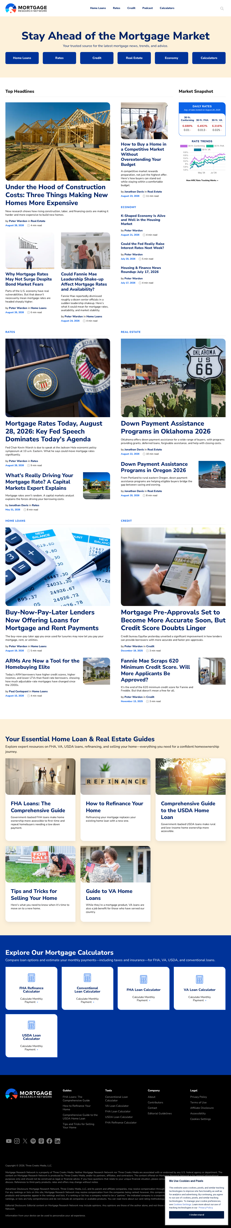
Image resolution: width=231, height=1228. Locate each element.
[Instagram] (17, 1141)
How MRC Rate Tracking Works (201, 180)
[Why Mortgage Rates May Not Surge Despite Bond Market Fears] (29, 250)
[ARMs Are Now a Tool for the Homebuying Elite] (96, 677)
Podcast (147, 8)
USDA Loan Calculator (119, 1117)
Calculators (167, 8)
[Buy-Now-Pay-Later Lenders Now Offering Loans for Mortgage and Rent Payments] (57, 566)
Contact (152, 1108)
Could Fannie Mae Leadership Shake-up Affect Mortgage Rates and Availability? (84, 281)
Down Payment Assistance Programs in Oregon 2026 (154, 467)
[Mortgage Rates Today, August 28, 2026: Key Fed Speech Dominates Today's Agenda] (57, 377)
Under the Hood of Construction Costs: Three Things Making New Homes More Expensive (56, 195)
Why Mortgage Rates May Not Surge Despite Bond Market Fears (28, 279)
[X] (25, 1141)
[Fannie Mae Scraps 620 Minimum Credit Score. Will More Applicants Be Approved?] (212, 680)
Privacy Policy (198, 1097)
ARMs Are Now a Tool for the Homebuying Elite (42, 664)
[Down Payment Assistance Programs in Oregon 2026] (212, 479)
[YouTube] (8, 1141)
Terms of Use (198, 1102)
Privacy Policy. (205, 1207)
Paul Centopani (18, 691)
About (151, 1097)
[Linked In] (57, 1141)
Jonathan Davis (134, 192)
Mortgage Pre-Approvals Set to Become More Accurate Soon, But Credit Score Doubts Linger (173, 620)
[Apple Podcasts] (41, 1141)
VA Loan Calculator (117, 1106)
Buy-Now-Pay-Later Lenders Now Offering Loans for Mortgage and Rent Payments (52, 620)
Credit (131, 8)
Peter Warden (18, 221)
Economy (171, 58)
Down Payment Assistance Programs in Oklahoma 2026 (166, 427)
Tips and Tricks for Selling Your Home (78, 1126)
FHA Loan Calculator (118, 1111)
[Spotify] (33, 1141)
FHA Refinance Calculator (121, 1122)
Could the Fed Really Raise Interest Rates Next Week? (142, 246)
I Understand (196, 1214)
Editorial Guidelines (160, 1113)
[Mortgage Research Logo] (28, 1094)
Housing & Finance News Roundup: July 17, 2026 (141, 269)
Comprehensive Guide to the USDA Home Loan (80, 1116)
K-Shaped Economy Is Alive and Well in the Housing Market (143, 219)
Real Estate (134, 58)
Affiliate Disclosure (202, 1108)
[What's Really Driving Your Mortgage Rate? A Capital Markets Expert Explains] (96, 491)
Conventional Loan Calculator (116, 1098)
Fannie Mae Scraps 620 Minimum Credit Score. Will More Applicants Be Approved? (155, 670)
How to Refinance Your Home (77, 1107)
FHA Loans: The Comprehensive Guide (76, 1098)
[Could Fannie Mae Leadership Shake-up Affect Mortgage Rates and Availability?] (85, 250)
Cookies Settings (200, 1119)
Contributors (155, 1102)
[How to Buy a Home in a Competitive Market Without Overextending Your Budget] (144, 120)
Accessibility (198, 1113)
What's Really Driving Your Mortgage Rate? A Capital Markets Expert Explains (39, 482)
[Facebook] (49, 1141)
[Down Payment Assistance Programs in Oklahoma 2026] (173, 377)
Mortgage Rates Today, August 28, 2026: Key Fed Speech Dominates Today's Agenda (53, 431)
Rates (116, 8)
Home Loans (98, 8)
